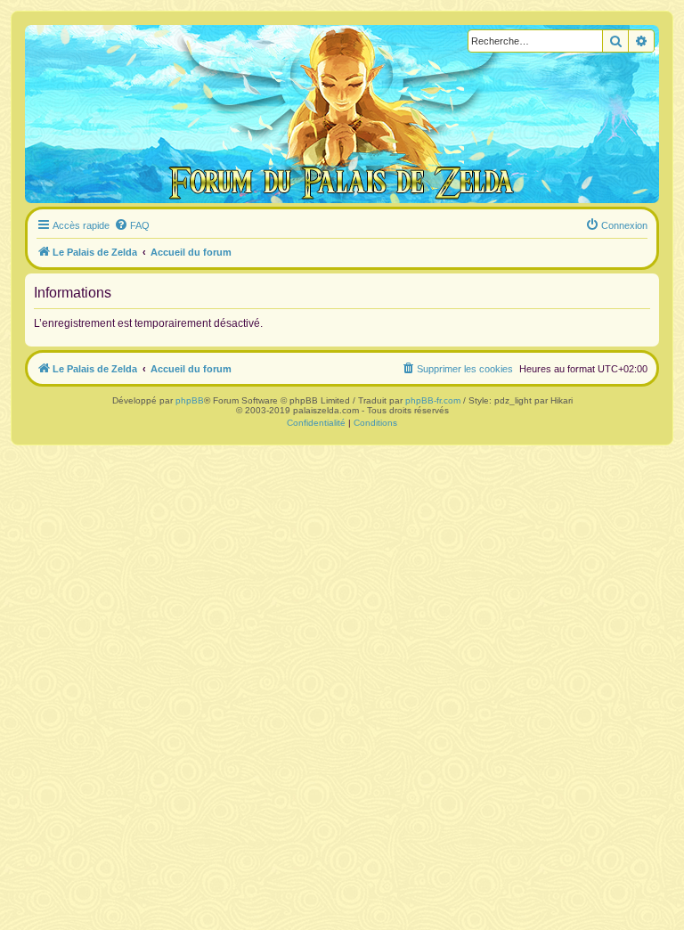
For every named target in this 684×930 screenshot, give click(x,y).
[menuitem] (132, 225)
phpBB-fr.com (432, 400)
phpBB (189, 400)
